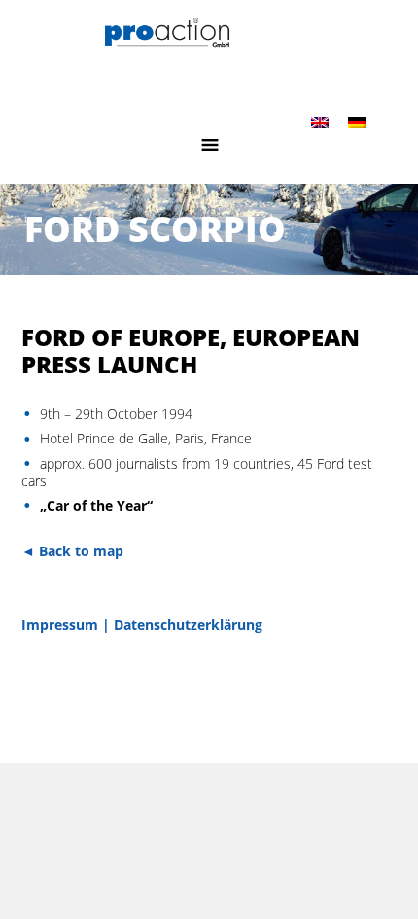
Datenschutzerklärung (188, 625)
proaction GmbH (209, 46)
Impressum (59, 625)
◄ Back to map (72, 551)
